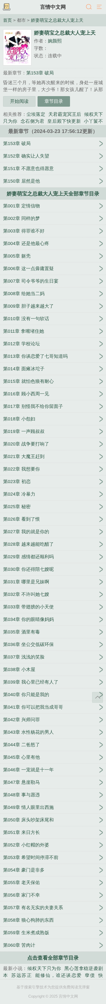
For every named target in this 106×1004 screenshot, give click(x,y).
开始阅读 (19, 101)
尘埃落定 (35, 114)
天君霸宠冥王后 (64, 114)
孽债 (90, 975)
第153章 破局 (40, 72)
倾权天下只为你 (44, 968)
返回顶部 (97, 697)
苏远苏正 (21, 975)
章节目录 (54, 101)
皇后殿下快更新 (64, 121)
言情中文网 (53, 7)
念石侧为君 (33, 121)
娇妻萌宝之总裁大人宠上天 (57, 20)
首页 (7, 20)
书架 (6, 7)
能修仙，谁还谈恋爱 (58, 975)
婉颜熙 (55, 40)
